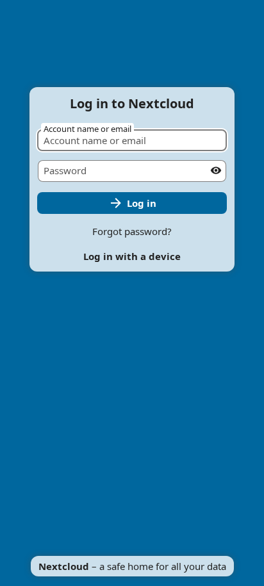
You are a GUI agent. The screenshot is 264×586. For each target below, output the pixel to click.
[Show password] (216, 170)
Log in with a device (132, 256)
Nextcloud (63, 566)
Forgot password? (132, 231)
